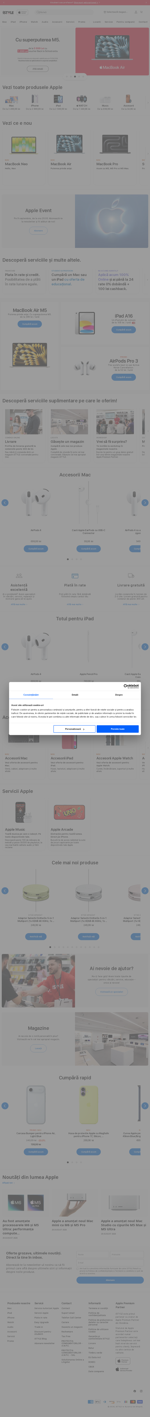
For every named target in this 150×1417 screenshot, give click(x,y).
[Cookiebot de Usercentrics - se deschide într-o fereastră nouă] (126, 686)
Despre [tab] (119, 695)
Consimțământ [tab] (31, 695)
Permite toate (118, 729)
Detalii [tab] (75, 695)
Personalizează (73, 729)
